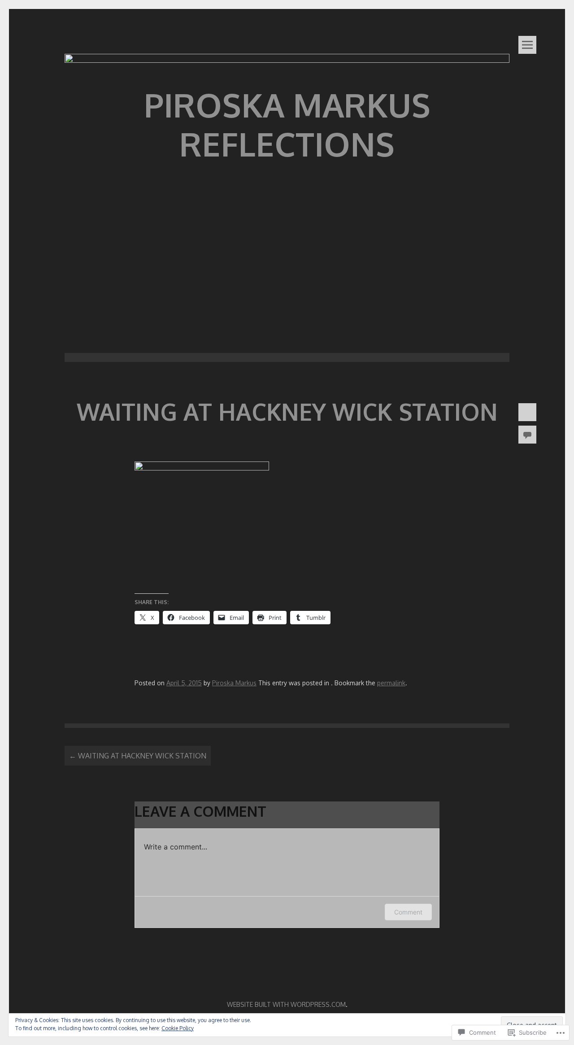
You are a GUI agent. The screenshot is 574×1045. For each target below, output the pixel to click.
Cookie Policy (177, 1028)
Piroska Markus (234, 683)
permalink (391, 683)
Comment (408, 912)
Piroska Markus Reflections (287, 124)
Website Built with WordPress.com (286, 1004)
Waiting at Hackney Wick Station (137, 755)
